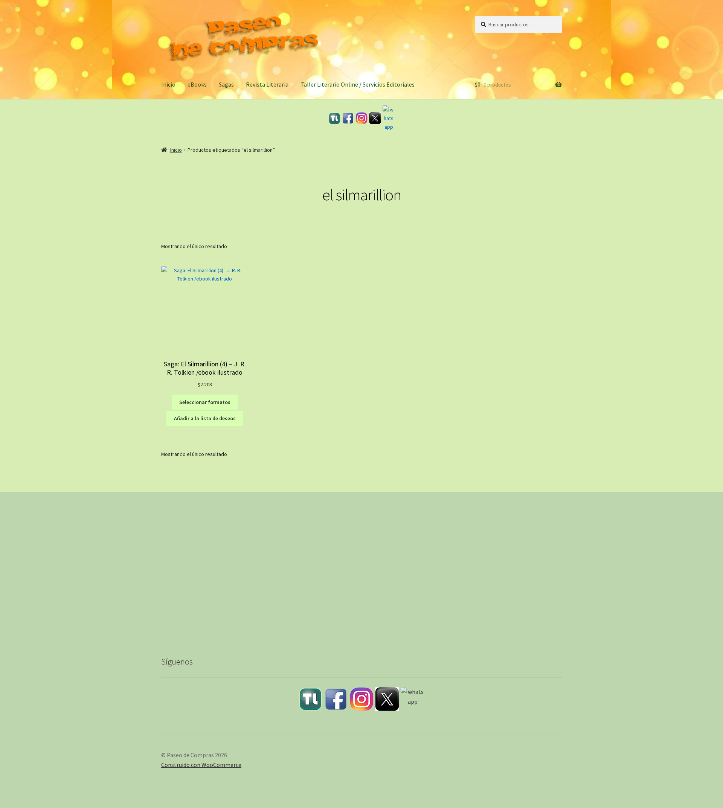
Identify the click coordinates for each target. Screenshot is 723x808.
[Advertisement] (361, 580)
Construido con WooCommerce (201, 764)
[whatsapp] (388, 118)
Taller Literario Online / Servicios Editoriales (357, 84)
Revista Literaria (267, 84)
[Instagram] (361, 118)
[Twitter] (375, 118)
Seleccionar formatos (204, 402)
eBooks (197, 84)
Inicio (168, 84)
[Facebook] (348, 118)
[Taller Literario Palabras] (334, 118)
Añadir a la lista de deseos (205, 418)
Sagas (226, 84)
